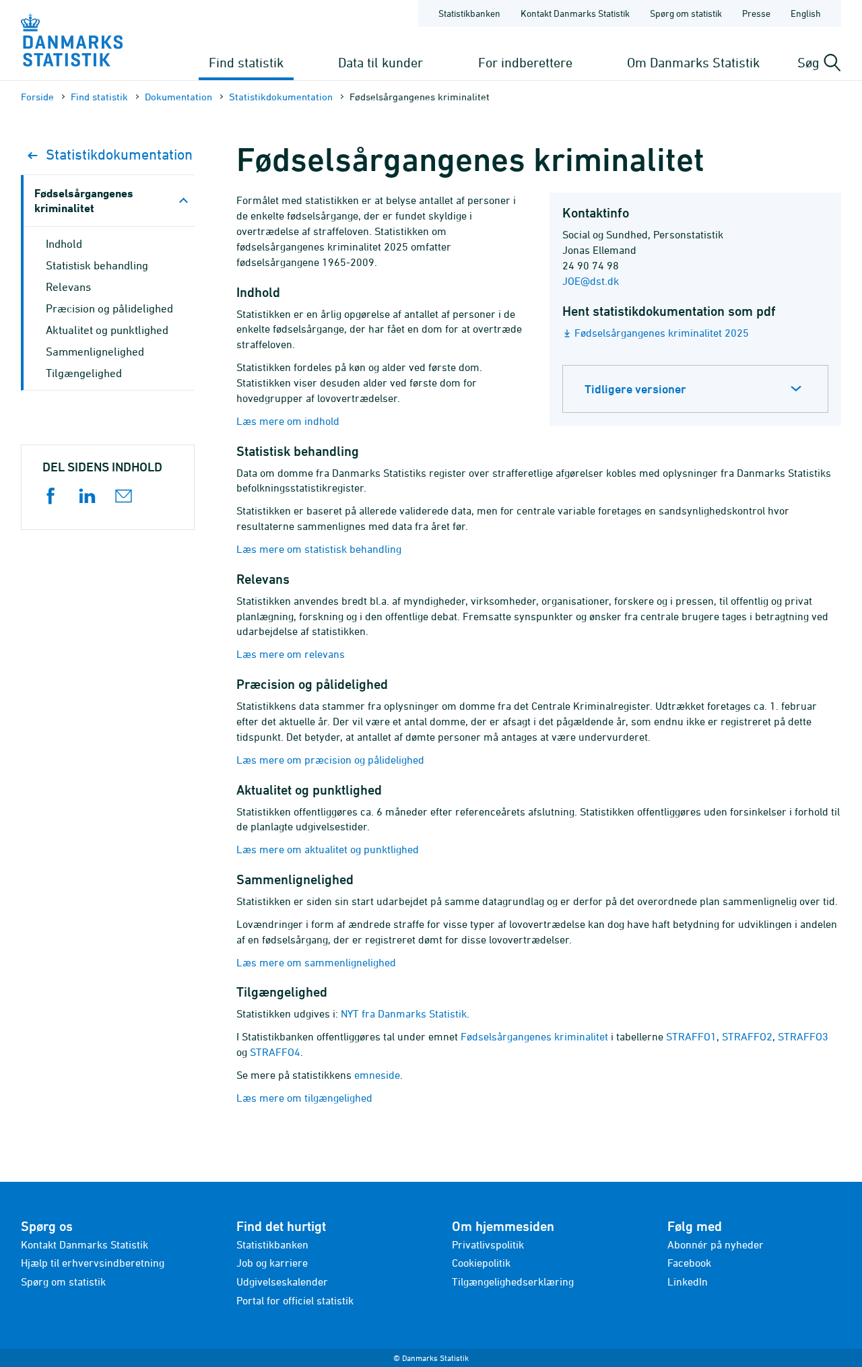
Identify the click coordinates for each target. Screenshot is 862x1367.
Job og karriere (272, 1263)
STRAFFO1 (691, 1036)
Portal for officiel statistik (295, 1300)
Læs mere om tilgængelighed (304, 1098)
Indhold (64, 244)
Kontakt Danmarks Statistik (575, 13)
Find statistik (246, 62)
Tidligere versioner (635, 389)
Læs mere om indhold (287, 421)
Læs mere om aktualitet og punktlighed (327, 849)
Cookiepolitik (481, 1263)
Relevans (68, 287)
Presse (756, 13)
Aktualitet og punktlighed (107, 330)
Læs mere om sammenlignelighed (316, 962)
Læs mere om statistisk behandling (318, 549)
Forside (37, 96)
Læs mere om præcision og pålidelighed (330, 760)
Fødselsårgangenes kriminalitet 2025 (661, 333)
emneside (377, 1075)
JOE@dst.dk (590, 281)
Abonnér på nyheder (715, 1244)
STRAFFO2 (747, 1036)
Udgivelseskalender (282, 1281)
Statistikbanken (469, 13)
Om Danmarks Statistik (693, 62)
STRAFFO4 (275, 1052)
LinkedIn (687, 1281)
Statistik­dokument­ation (281, 96)
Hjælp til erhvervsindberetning (92, 1263)
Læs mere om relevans (290, 654)
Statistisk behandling (97, 265)
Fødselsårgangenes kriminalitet (534, 1036)
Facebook (689, 1263)
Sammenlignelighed (95, 351)
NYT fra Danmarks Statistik (404, 1013)
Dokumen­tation (178, 96)
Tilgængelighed (84, 373)
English (806, 13)
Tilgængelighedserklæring (513, 1281)
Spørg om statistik (686, 13)
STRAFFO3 (803, 1036)
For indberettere (525, 62)
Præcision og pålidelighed (109, 308)
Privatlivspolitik (488, 1244)
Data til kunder (380, 62)
